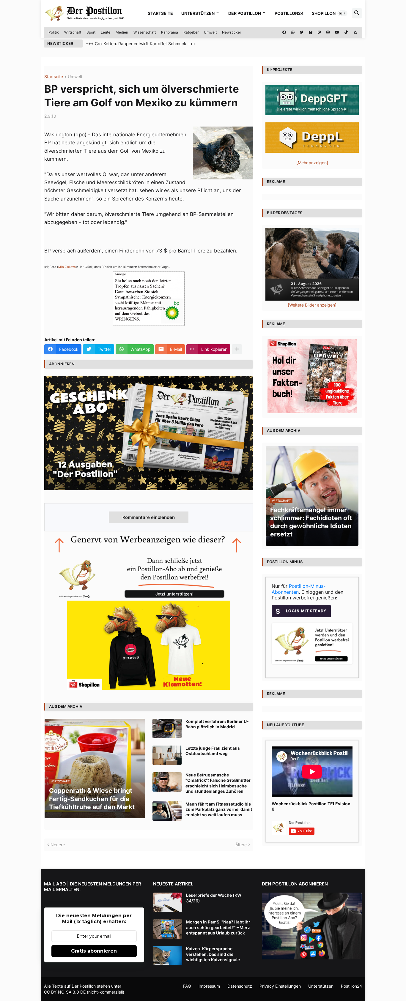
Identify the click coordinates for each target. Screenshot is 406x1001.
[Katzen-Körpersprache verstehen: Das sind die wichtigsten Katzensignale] (167, 955)
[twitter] (301, 32)
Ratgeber (191, 32)
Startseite (160, 13)
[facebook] (284, 32)
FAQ (187, 986)
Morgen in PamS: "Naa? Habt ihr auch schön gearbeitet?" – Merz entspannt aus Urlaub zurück (218, 927)
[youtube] (337, 32)
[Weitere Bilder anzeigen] (312, 304)
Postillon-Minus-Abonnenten (298, 589)
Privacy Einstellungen (280, 986)
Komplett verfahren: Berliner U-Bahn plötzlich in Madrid (217, 724)
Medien (122, 32)
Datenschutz (239, 986)
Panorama (169, 32)
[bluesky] (310, 32)
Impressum (209, 986)
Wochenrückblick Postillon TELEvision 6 (311, 806)
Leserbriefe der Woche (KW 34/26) (213, 898)
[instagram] (328, 32)
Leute (105, 32)
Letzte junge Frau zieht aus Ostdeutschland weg (212, 751)
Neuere (58, 844)
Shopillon (324, 13)
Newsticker (231, 32)
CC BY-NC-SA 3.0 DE (65, 991)
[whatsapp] (293, 32)
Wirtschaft (72, 32)
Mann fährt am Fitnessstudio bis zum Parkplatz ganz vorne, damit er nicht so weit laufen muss (218, 809)
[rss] (355, 32)
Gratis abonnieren (94, 951)
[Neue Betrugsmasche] (167, 782)
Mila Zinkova (67, 267)
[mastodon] (319, 32)
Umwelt (210, 32)
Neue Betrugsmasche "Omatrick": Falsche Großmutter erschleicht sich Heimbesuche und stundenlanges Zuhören (218, 783)
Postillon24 (289, 13)
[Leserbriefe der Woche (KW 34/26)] (167, 902)
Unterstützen (198, 13)
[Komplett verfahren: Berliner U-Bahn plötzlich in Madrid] (167, 728)
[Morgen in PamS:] (167, 929)
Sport (90, 32)
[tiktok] (346, 32)
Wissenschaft (144, 32)
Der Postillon (244, 13)
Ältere (241, 844)
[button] (342, 13)
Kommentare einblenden (148, 517)
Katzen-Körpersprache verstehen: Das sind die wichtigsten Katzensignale (213, 954)
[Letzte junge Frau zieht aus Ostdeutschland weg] (167, 755)
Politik (53, 32)
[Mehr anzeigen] (237, 349)
